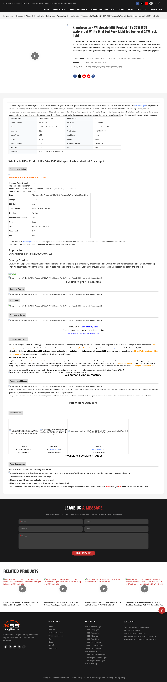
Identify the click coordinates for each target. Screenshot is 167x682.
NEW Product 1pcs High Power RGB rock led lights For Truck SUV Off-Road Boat (103, 603)
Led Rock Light (140, 106)
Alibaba (28, 16)
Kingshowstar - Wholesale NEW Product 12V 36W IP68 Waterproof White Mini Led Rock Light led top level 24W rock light (114, 16)
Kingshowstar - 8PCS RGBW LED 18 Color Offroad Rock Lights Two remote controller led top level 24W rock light (61, 603)
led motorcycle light (113, 348)
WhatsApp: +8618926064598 (134, 633)
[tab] (83, 100)
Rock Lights (27, 242)
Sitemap (110, 678)
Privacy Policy (120, 678)
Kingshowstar (8, 16)
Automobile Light (54, 449)
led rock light (39, 16)
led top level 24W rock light (56, 16)
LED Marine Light (97, 449)
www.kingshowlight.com (96, 678)
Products (19, 16)
